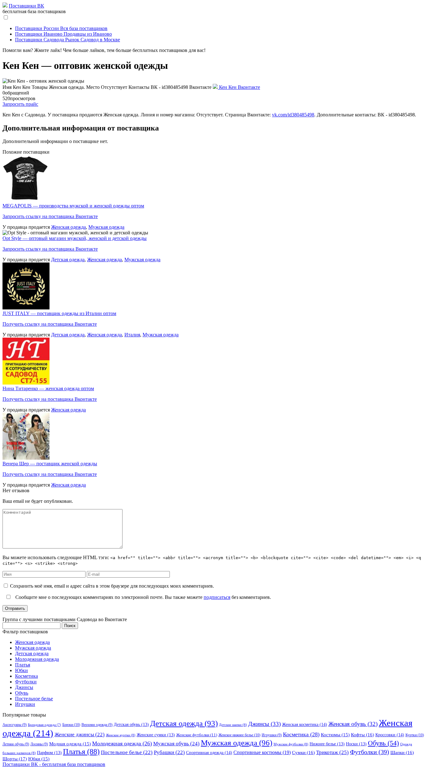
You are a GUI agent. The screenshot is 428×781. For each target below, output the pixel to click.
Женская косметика (304, 724)
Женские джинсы (80, 735)
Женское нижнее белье (239, 735)
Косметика (26, 676)
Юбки (21, 670)
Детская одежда (68, 259)
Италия (132, 334)
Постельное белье (34, 698)
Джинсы (24, 687)
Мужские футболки (291, 744)
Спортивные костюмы (262, 752)
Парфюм (49, 752)
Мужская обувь (176, 744)
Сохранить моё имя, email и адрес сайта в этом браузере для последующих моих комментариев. (112, 586)
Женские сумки (156, 735)
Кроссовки (389, 734)
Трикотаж (332, 752)
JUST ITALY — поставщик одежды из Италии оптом (59, 313)
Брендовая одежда (44, 725)
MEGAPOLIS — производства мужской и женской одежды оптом (73, 205)
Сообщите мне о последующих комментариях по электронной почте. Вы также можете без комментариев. (142, 597)
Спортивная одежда (209, 752)
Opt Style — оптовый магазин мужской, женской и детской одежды (75, 238)
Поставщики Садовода (67, 39)
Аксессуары (15, 724)
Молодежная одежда (37, 659)
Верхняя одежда (96, 724)
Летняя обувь (16, 744)
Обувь (21, 693)
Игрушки (25, 704)
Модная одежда (70, 743)
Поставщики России (61, 28)
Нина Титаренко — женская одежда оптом (48, 388)
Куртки (414, 735)
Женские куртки (120, 735)
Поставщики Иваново (63, 34)
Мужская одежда (106, 227)
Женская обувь (353, 724)
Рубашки (169, 752)
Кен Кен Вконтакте (239, 87)
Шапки (402, 752)
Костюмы (335, 734)
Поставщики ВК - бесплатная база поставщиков (54, 764)
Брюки (71, 724)
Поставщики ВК (26, 5)
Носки (356, 744)
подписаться (217, 597)
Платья (22, 664)
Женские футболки (196, 735)
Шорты (15, 758)
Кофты (362, 734)
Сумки (303, 752)
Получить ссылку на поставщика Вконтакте (50, 324)
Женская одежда (68, 227)
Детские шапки (233, 725)
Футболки (26, 681)
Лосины (39, 744)
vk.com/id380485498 (293, 114)
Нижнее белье (327, 744)
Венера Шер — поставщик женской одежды (50, 463)
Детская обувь (131, 724)
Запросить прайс (20, 104)
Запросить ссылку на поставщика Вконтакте (50, 216)
